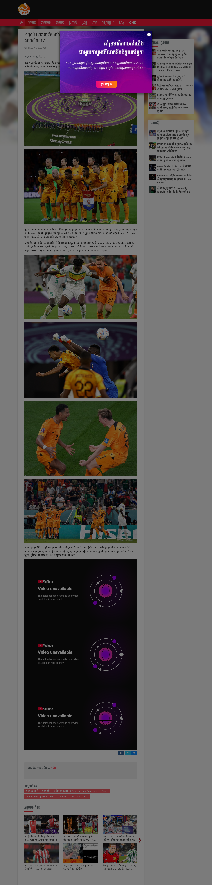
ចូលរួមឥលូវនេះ (106, 84)
